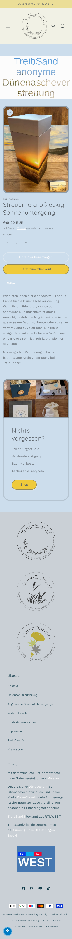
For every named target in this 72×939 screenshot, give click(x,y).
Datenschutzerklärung (22, 695)
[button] (8, 25)
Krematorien (16, 749)
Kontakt (13, 686)
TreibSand (19, 914)
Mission (53, 778)
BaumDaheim (27, 797)
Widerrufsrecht (18, 713)
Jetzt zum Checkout (36, 269)
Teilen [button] (11, 283)
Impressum (15, 731)
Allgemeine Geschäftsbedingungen (31, 704)
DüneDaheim (38, 786)
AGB (45, 920)
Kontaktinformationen (22, 722)
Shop (24, 484)
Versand (21, 228)
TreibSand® (16, 740)
